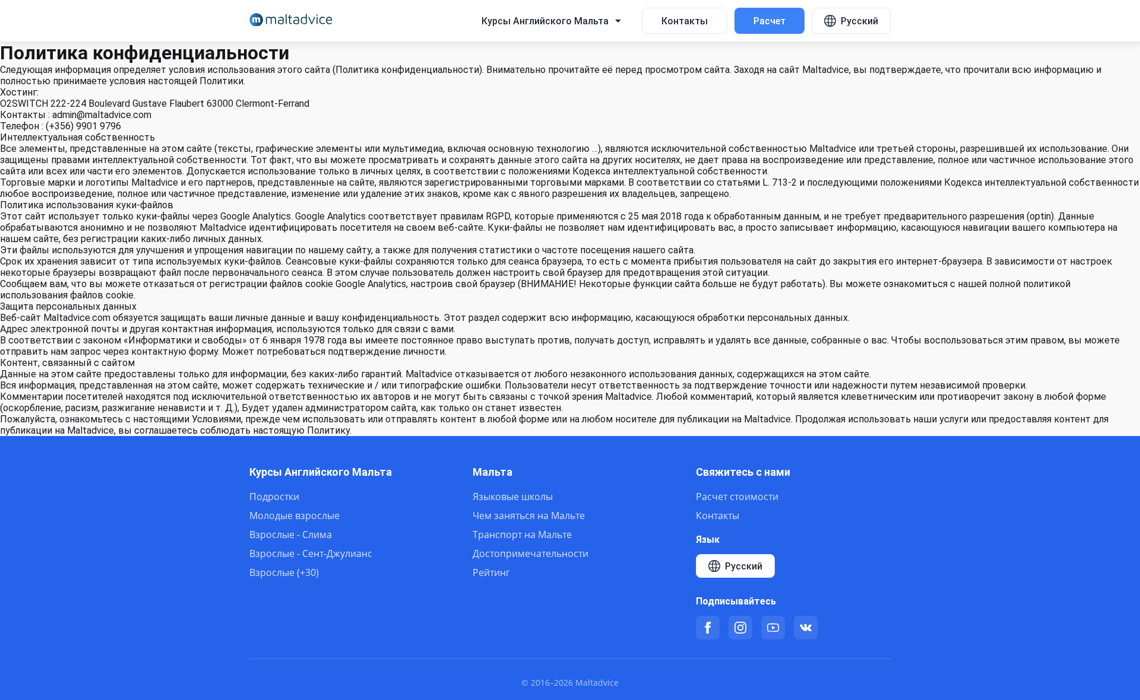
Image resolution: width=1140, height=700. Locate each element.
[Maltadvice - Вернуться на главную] (290, 21)
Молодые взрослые (294, 515)
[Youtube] (773, 627)
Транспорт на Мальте (522, 534)
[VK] (806, 627)
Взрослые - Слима (290, 534)
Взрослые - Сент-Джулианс (310, 553)
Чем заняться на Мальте (529, 515)
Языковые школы (513, 496)
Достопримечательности (530, 553)
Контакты (684, 21)
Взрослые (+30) (284, 572)
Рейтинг (491, 572)
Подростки (274, 496)
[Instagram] (740, 627)
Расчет (769, 21)
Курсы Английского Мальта (320, 472)
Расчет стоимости (737, 496)
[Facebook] (708, 627)
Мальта (492, 472)
